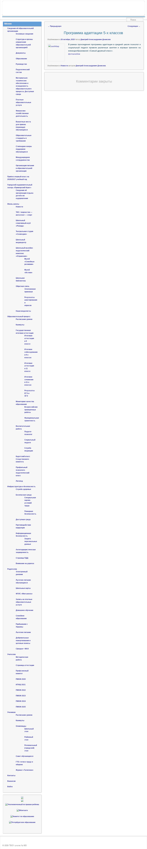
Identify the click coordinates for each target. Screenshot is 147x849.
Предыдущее (54, 26)
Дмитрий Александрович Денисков (96, 39)
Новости (64, 66)
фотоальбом (74, 54)
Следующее (134, 26)
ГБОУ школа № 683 (18, 846)
